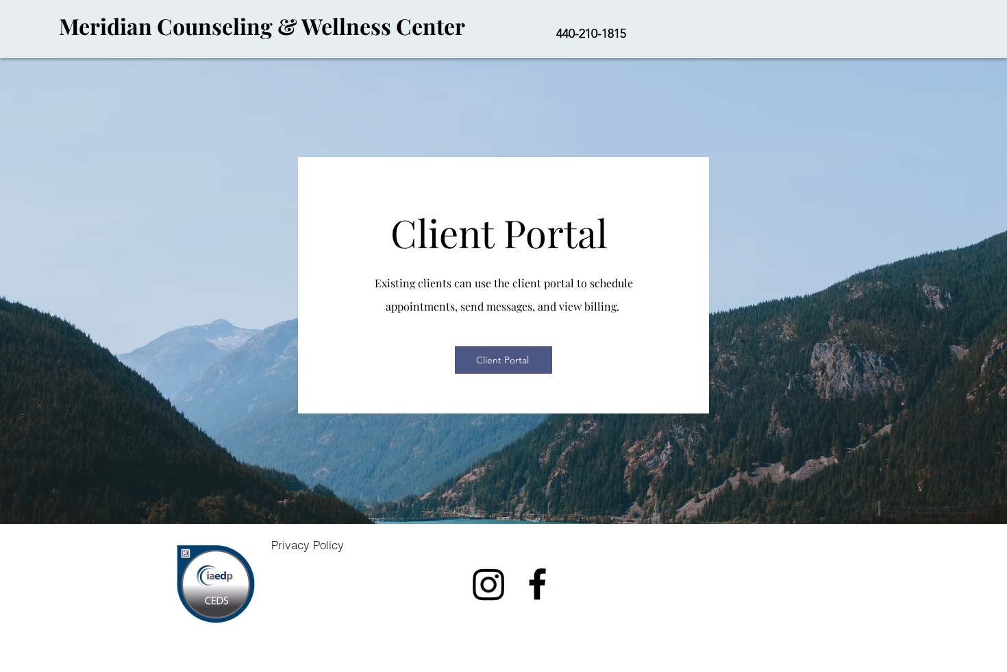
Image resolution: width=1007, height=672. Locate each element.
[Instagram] (489, 584)
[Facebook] (537, 584)
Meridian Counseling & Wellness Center (259, 25)
